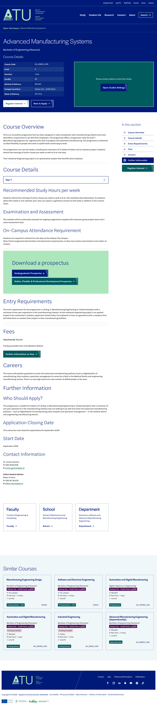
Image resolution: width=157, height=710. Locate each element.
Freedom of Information (98, 694)
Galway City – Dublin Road (45, 89)
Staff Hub (127, 3)
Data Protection (81, 694)
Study (83, 14)
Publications (140, 676)
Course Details (135, 137)
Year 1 (8, 179)
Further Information (137, 160)
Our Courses (14, 28)
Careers (132, 154)
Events (136, 3)
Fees (130, 149)
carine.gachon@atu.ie (15, 468)
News (144, 3)
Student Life (95, 14)
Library (151, 3)
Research (109, 14)
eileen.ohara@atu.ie (14, 483)
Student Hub (108, 3)
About (132, 14)
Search (144, 14)
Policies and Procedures (123, 676)
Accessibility (54, 694)
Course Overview (136, 132)
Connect (121, 14)
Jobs (109, 676)
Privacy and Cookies (67, 694)
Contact (101, 676)
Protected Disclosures (116, 694)
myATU (118, 3)
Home (5, 28)
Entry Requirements (137, 143)
